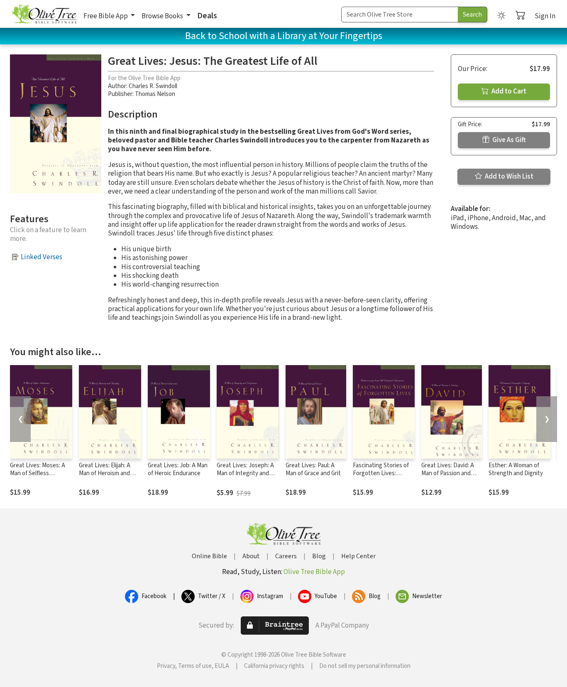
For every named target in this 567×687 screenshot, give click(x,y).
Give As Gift (508, 140)
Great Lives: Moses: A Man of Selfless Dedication (37, 473)
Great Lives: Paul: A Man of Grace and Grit (313, 469)
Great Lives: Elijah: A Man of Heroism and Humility (104, 473)
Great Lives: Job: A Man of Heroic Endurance (178, 469)
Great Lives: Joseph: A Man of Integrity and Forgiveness (245, 473)
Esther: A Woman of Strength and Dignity (516, 469)
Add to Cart (508, 91)
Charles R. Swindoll (153, 86)
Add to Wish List (508, 177)
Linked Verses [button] (41, 257)
